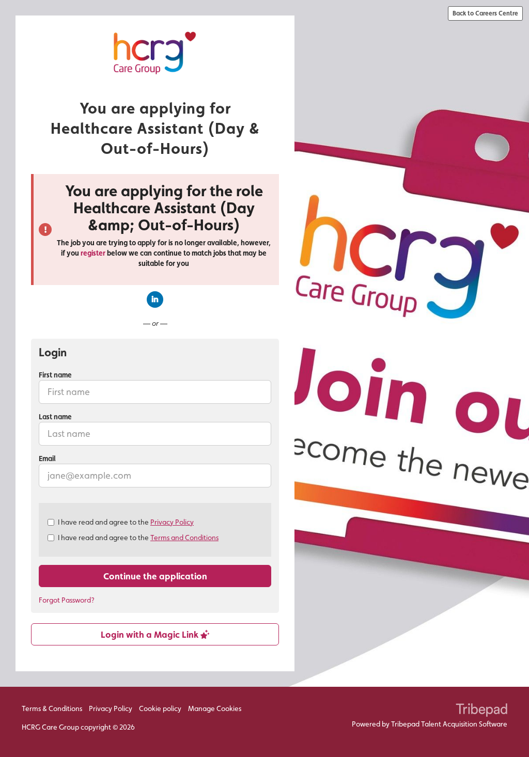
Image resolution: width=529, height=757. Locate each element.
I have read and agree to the (126, 522)
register (93, 253)
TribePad (481, 711)
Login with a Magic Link (150, 634)
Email (47, 458)
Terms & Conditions (52, 708)
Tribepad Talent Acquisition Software (449, 724)
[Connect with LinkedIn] (155, 299)
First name (55, 375)
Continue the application (155, 576)
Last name (55, 417)
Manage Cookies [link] (214, 708)
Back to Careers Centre (485, 13)
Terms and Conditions (184, 537)
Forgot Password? (67, 600)
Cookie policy (160, 708)
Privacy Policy (172, 522)
